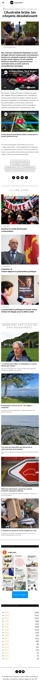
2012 (7, 653)
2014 (7, 647)
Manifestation (19, 170)
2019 (7, 632)
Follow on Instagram (19, 595)
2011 (6, 656)
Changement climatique (20, 164)
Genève (8, 170)
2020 (7, 630)
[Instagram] (16, 671)
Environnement (28, 167)
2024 (7, 618)
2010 (7, 658)
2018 (7, 635)
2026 (7, 612)
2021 (7, 627)
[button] (8, 561)
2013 (7, 650)
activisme (15, 161)
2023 (7, 621)
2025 (7, 615)
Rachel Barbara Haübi (17, 9)
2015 (7, 644)
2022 (7, 624)
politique (30, 170)
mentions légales (23, 679)
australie (24, 161)
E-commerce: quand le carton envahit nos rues (18, 530)
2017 (7, 638)
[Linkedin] (22, 177)
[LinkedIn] (20, 671)
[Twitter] (17, 177)
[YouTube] (23, 671)
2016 (7, 641)
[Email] (26, 177)
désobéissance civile (13, 167)
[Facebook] (13, 177)
